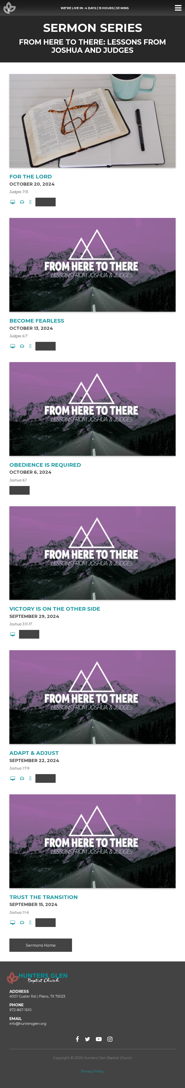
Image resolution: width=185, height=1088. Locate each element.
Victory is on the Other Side (54, 609)
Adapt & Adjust (34, 753)
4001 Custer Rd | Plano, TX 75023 (37, 996)
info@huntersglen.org (27, 1023)
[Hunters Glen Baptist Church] (10, 8)
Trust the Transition (43, 897)
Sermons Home (41, 945)
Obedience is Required (45, 465)
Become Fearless (36, 321)
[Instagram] (109, 1039)
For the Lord (30, 176)
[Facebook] (77, 1039)
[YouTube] (99, 1039)
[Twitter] (87, 1039)
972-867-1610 (20, 1010)
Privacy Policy (92, 1071)
